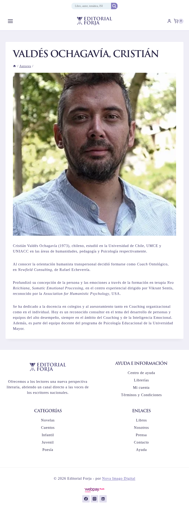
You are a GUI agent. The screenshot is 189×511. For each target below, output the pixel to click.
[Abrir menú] (10, 21)
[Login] (169, 21)
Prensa (141, 435)
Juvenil (48, 442)
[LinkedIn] (103, 498)
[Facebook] (86, 498)
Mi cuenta (141, 387)
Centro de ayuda (141, 373)
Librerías (141, 380)
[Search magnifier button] (114, 6)
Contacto (141, 442)
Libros (141, 420)
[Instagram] (94, 498)
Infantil (48, 435)
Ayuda (141, 450)
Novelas (48, 420)
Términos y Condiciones (141, 395)
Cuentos (48, 428)
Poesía (47, 450)
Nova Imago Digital (118, 478)
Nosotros (141, 428)
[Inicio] (14, 66)
